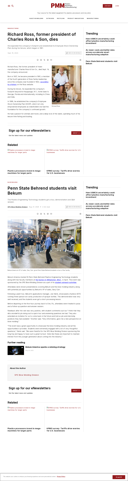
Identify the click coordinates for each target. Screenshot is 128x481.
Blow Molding (12, 182)
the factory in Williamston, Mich (48, 280)
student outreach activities (65, 282)
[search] (12, 6)
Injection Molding (36, 18)
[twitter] (44, 60)
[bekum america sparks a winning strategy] (16, 350)
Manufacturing (93, 18)
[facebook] (38, 60)
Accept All (119, 477)
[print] (80, 60)
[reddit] (48, 60)
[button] (9, 6)
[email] (51, 60)
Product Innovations (76, 18)
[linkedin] (41, 60)
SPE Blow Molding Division (18, 207)
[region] (64, 477)
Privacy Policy (61, 476)
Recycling (61, 18)
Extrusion (50, 18)
